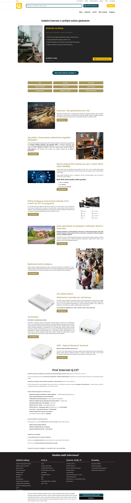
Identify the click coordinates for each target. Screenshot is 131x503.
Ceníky (106, 1)
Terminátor (91, 83)
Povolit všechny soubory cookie (91, 495)
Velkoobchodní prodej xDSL (98, 470)
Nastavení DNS (19, 472)
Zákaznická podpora (96, 466)
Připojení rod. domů (65, 90)
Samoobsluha (112, 1)
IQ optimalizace (40, 90)
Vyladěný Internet (45, 474)
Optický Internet (70, 470)
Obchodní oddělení (96, 463)
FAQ (42, 479)
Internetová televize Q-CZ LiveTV (74, 474)
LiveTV (94, 12)
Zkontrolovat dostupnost (103, 59)
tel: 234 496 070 (80, 1)
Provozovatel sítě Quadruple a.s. (99, 468)
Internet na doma (70, 463)
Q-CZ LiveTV (65, 86)
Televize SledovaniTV (71, 476)
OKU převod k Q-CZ (91, 90)
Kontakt (86, 1)
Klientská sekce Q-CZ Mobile (48, 470)
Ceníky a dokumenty (46, 466)
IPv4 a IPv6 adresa (20, 470)
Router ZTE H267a (40, 86)
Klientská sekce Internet (47, 468)
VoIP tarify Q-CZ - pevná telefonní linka (75, 479)
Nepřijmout (91, 498)
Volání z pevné (91, 86)
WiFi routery (103, 12)
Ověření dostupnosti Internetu (23, 463)
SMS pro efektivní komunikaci (73, 468)
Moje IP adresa (19, 468)
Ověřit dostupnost (91, 5)
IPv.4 (40, 83)
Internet (87, 12)
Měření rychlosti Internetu (22, 466)
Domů (17, 1)
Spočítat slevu (69, 481)
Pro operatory (19, 490)
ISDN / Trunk (44, 483)
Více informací (62, 120)
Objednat (111, 6)
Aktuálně (101, 1)
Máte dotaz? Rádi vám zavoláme (64, 73)
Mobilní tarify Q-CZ (71, 466)
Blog (42, 476)
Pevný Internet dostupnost (22, 481)
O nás (42, 463)
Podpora (112, 12)
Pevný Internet (69, 472)
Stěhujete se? (19, 474)
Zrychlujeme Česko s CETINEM (48, 481)
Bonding (65, 83)
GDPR (17, 487)
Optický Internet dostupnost (23, 483)
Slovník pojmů (19, 479)
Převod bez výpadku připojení (23, 485)
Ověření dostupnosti (93, 1)
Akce (80, 12)
